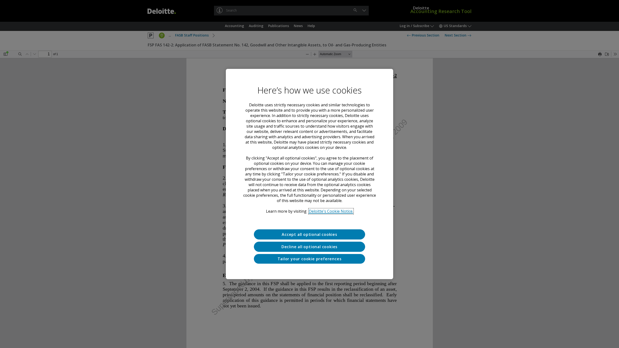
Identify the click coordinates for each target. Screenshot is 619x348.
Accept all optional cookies (309, 234)
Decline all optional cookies (309, 246)
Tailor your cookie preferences (310, 258)
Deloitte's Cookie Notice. (331, 211)
